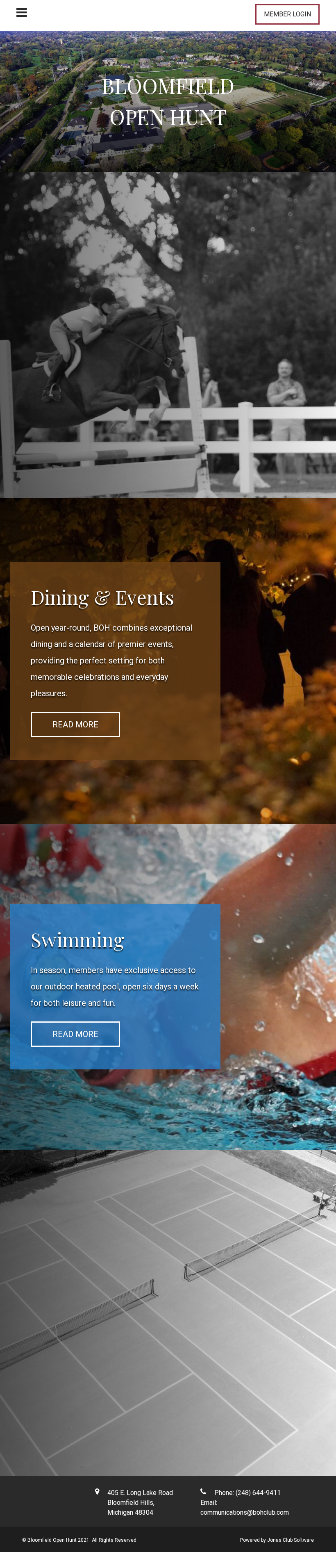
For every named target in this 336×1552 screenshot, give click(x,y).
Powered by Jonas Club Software (277, 1540)
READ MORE (57, 364)
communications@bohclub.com (244, 1512)
